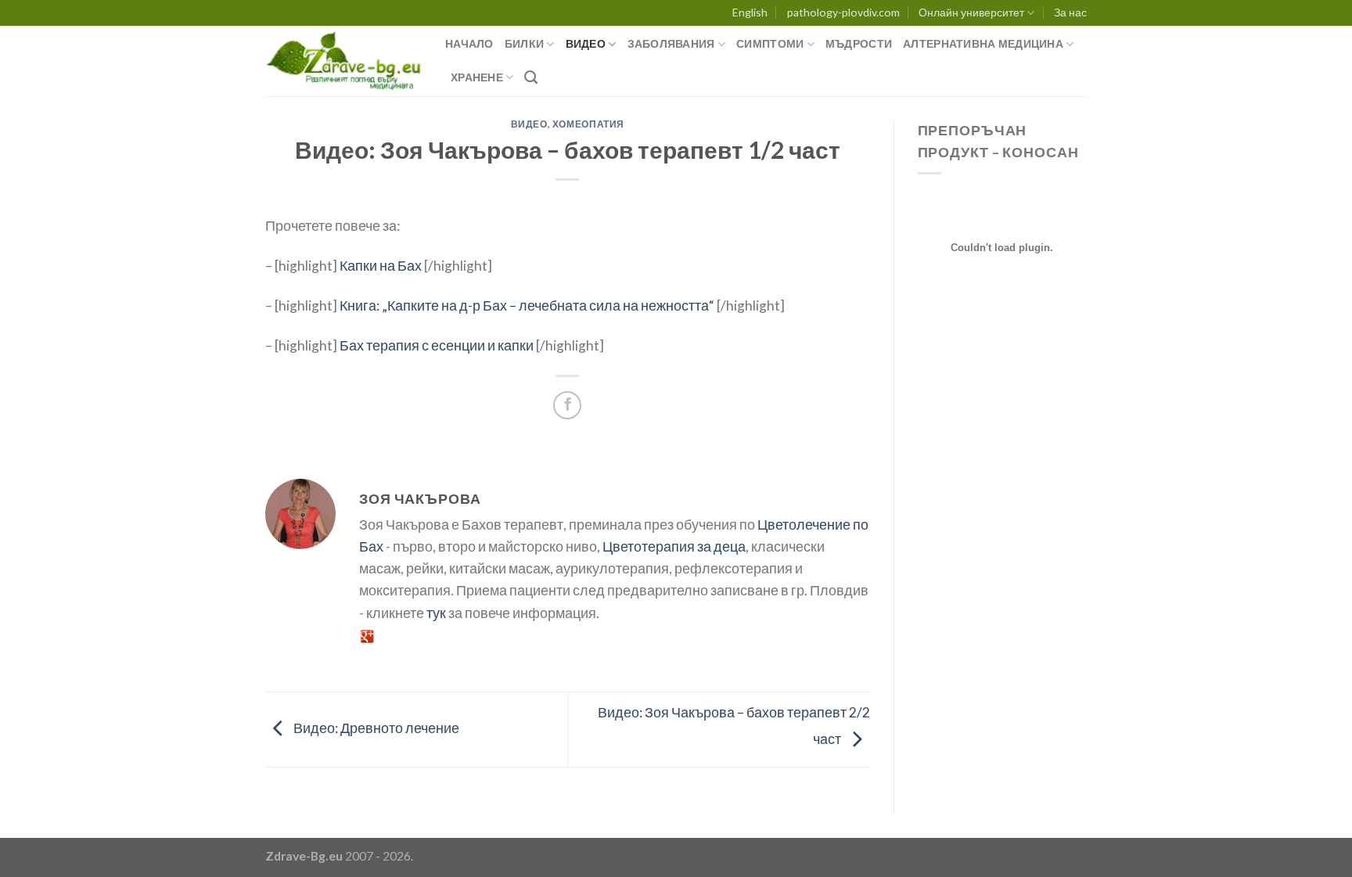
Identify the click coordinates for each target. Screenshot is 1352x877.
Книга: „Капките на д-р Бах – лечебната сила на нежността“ (527, 305)
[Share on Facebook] (567, 405)
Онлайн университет (971, 12)
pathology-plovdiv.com (843, 12)
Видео (586, 43)
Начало (469, 43)
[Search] (531, 77)
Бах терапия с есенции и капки (437, 345)
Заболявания (671, 43)
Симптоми (770, 43)
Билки (524, 43)
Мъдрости (858, 43)
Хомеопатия (588, 124)
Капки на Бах (381, 265)
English (750, 12)
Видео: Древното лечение (375, 728)
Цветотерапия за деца (674, 546)
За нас (1070, 12)
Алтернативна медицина (983, 43)
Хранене (477, 77)
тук (436, 613)
